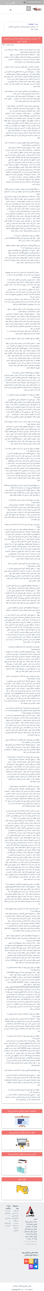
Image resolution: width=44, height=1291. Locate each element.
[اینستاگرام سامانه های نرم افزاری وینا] (31, 1265)
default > (31, 24)
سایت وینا (34, 1241)
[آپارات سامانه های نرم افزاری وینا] (31, 1260)
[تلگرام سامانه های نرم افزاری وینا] (35, 1265)
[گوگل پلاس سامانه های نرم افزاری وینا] (26, 1260)
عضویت (11, 3)
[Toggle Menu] (29, 8)
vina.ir (31, 1289)
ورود (6, 3)
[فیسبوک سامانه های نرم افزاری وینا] (35, 1260)
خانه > (36, 24)
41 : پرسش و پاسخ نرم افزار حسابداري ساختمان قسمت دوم (23, 28)
